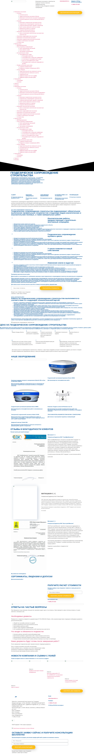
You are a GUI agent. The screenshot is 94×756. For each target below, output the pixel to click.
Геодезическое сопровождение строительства (30, 24)
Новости (16, 83)
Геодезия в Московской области (27, 30)
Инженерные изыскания (20, 11)
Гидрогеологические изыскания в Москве (29, 16)
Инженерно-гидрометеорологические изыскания (28, 39)
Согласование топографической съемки (31, 59)
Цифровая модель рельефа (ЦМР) (28, 77)
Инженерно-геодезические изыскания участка (30, 22)
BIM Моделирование (22, 45)
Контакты (16, 85)
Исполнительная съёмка (23, 52)
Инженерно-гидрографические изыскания (27, 36)
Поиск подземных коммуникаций (24, 46)
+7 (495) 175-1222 (75, 4)
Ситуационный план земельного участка (29, 72)
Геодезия (19, 20)
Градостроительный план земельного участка (30, 71)
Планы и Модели (21, 69)
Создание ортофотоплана (26, 66)
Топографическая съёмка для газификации (32, 57)
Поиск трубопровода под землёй (27, 48)
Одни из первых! (15, 687)
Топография (20, 80)
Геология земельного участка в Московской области (32, 19)
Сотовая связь (20, 42)
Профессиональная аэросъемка (24, 65)
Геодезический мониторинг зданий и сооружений (31, 25)
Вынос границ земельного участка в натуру (30, 27)
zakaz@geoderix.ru (64, 1)
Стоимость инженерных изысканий (25, 40)
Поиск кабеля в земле (25, 49)
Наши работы (17, 78)
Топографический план (27, 56)
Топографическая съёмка (26, 54)
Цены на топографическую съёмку (30, 60)
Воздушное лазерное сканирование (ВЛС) (30, 68)
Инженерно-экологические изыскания (26, 31)
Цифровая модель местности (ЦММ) (28, 75)
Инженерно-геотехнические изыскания (26, 37)
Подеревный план (24, 74)
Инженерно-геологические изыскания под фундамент (32, 17)
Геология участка (24, 14)
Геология (19, 13)
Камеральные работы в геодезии (27, 28)
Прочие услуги (17, 43)
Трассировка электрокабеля (26, 51)
